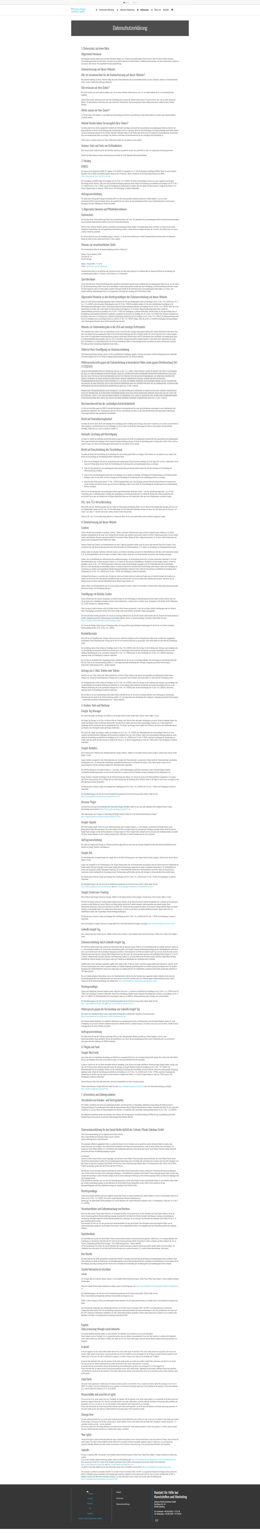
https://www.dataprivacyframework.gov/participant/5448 (99, 1479)
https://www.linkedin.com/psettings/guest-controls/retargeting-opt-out (103, 1016)
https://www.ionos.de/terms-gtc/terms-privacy (95, 176)
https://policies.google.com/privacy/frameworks (96, 886)
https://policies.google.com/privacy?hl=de (161, 923)
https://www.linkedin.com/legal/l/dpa (93, 1003)
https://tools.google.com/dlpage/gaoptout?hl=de (115, 809)
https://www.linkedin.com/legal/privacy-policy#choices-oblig (137, 981)
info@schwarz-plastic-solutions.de (96, 266)
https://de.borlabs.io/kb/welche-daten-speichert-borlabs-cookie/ (101, 620)
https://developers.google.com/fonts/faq (131, 1086)
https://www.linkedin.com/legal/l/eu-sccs (120, 1003)
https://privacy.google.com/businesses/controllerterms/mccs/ (100, 796)
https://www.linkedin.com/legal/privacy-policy (156, 1466)
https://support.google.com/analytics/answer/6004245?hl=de (101, 816)
